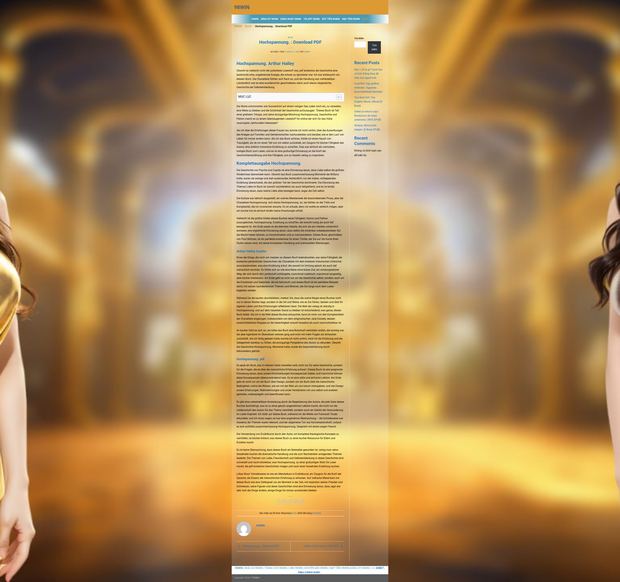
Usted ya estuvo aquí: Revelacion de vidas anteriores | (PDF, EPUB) (367, 115)
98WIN (242, 7)
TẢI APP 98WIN (312, 19)
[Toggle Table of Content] (337, 97)
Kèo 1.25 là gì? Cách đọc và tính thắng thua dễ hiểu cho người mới (368, 73)
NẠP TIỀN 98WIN (351, 19)
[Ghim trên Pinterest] (296, 501)
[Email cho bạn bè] (290, 501)
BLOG (365, 19)
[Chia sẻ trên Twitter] (284, 501)
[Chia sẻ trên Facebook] (279, 501)
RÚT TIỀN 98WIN (331, 19)
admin (307, 52)
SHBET (380, 568)
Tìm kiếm (359, 38)
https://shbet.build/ (309, 572)
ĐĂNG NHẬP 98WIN (290, 19)
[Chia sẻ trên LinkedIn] (302, 501)
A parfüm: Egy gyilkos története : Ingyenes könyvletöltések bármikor (368, 87)
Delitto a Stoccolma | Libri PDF (321, 546)
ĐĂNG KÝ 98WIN (269, 19)
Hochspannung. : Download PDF (260, 546)
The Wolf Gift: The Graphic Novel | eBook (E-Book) (368, 101)
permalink (316, 513)
